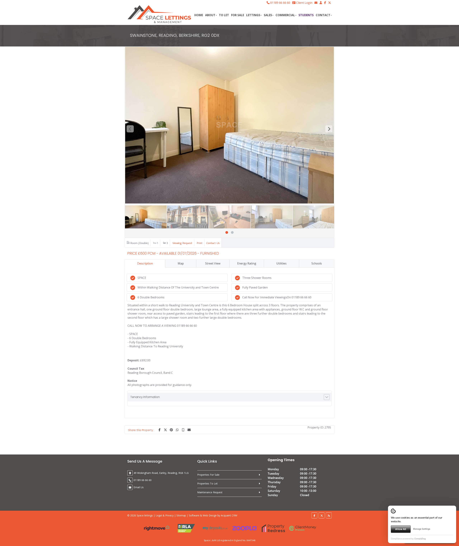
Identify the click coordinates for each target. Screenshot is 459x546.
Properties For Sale (208, 474)
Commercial (285, 15)
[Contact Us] (321, 3)
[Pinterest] (171, 429)
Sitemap (181, 515)
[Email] (189, 429)
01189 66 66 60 (279, 3)
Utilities (281, 263)
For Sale (237, 15)
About (210, 15)
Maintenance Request (210, 492)
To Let (224, 15)
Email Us (139, 487)
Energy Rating (246, 263)
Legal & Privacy (165, 515)
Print (199, 243)
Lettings (253, 15)
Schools (316, 263)
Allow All (400, 529)
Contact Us (213, 243)
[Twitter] (329, 3)
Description (145, 263)
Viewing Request (182, 243)
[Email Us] (315, 3)
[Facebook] (325, 3)
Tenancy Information (145, 397)
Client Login (303, 3)
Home (198, 15)
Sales (268, 15)
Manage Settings (421, 529)
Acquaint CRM (229, 515)
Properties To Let (207, 483)
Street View (212, 263)
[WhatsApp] (177, 429)
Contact (323, 15)
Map (181, 263)
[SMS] (183, 429)
